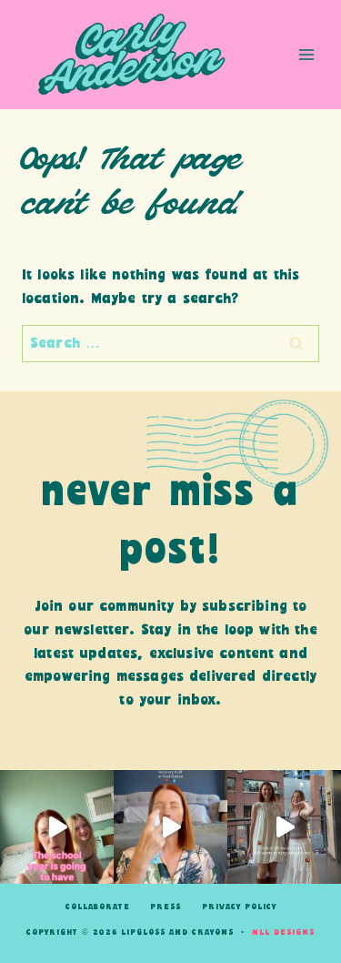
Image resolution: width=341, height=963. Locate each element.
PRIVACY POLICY (239, 907)
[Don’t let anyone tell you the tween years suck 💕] (284, 827)
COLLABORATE (97, 907)
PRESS (165, 907)
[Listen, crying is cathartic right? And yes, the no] (170, 827)
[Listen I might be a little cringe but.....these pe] (57, 827)
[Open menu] (306, 54)
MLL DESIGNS (283, 932)
